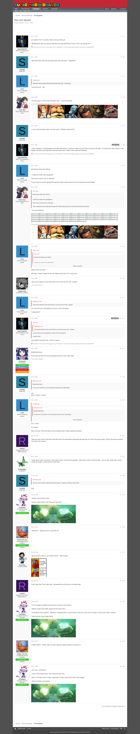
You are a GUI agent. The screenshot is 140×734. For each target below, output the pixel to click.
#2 (123, 57)
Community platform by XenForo (65, 732)
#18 (123, 475)
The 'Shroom (25, 9)
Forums (36, 9)
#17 (123, 456)
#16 (123, 436)
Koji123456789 (20, 23)
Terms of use (105, 728)
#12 (123, 318)
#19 (123, 495)
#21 (123, 552)
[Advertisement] (70, 29)
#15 (123, 400)
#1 (123, 36)
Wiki (16, 9)
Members (55, 9)
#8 (123, 187)
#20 (123, 527)
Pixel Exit (88, 732)
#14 (123, 377)
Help (121, 728)
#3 (123, 76)
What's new (26, 11)
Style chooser (15, 729)
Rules (16, 11)
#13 (123, 348)
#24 (123, 641)
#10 (123, 278)
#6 (123, 145)
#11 (123, 297)
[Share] (121, 36)
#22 (123, 581)
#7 (123, 165)
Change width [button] (21, 728)
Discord (45, 9)
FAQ (21, 11)
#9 (123, 246)
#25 (123, 666)
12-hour (29, 728)
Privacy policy (114, 728)
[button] (59, 9)
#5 (123, 126)
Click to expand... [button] (78, 266)
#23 (123, 601)
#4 (123, 97)
